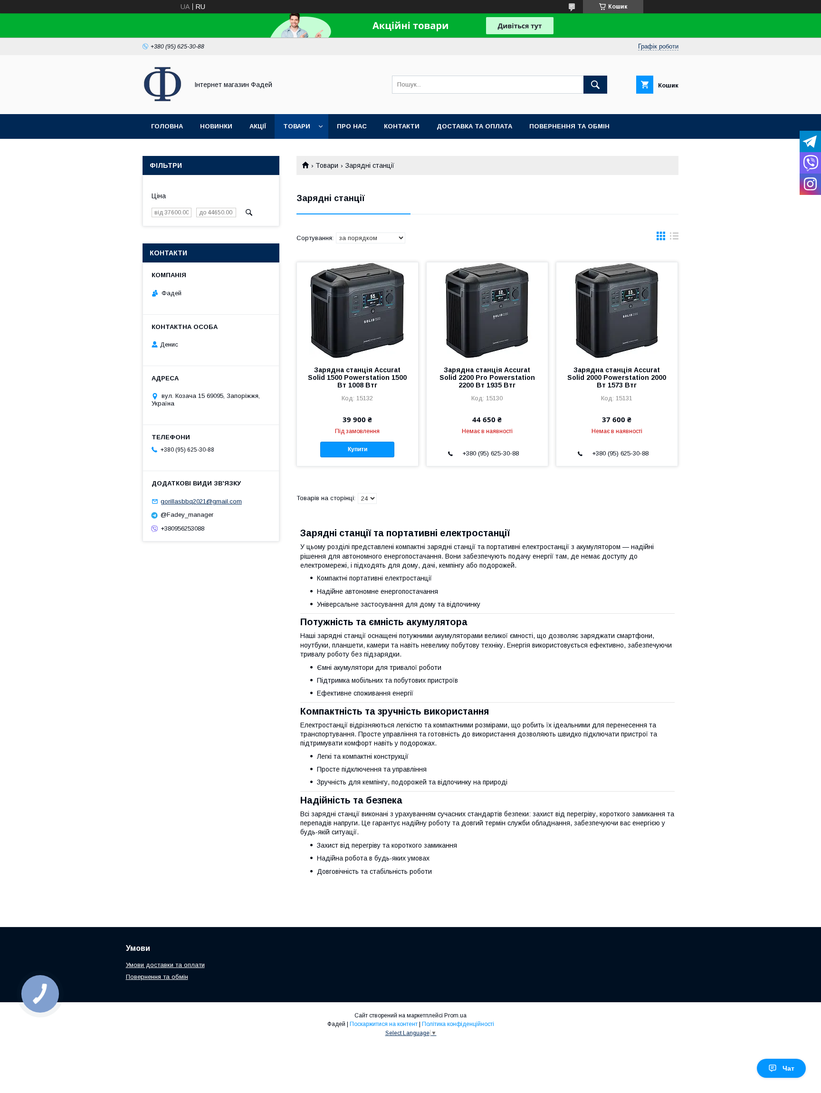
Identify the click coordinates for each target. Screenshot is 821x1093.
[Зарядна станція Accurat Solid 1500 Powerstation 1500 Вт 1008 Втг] (357, 310)
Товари (296, 126)
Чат (788, 1068)
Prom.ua (455, 1015)
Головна (167, 126)
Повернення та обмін (569, 126)
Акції (257, 126)
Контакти (402, 126)
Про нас (352, 126)
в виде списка (674, 238)
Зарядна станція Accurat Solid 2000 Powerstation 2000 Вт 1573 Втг (616, 377)
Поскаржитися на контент (384, 1024)
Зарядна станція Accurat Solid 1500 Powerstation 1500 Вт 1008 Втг (357, 377)
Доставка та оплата (474, 126)
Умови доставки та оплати (165, 964)
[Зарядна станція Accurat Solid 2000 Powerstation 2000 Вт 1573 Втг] (617, 310)
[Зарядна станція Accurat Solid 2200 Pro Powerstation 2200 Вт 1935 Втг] (487, 310)
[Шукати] (595, 85)
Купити (357, 449)
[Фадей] (163, 102)
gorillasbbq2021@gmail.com (201, 501)
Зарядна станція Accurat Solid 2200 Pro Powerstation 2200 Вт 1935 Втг (487, 377)
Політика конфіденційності (458, 1024)
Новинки (216, 126)
